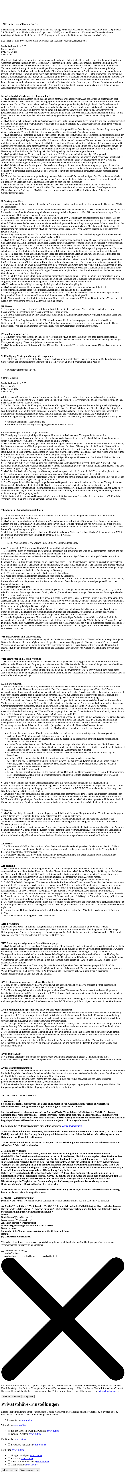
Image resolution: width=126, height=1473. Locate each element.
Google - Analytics (26, 1455)
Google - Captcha (26, 1434)
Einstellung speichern (29, 1470)
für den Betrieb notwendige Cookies (35, 1430)
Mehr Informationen (11, 1396)
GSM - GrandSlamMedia (30, 1461)
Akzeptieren (28, 1396)
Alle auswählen (12, 1420)
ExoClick (22, 1458)
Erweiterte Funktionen (28, 1444)
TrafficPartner (24, 1464)
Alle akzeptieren (9, 1470)
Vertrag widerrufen (72, 1126)
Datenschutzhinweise (107, 1391)
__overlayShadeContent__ (14, 1250)
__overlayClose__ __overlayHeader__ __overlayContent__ (30, 1256)
